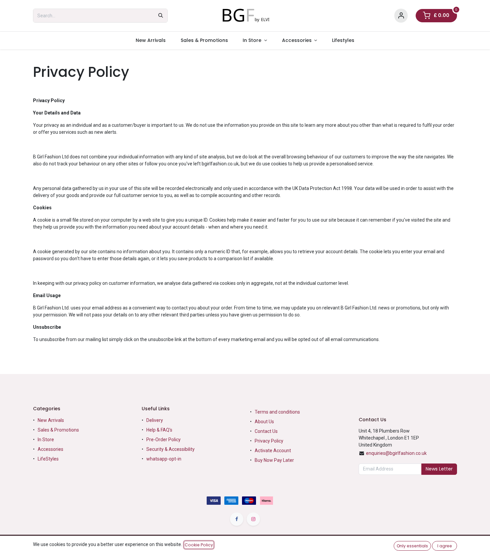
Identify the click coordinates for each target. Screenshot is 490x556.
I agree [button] (444, 546)
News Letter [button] (439, 468)
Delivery (154, 420)
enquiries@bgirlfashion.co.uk (396, 453)
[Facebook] (236, 519)
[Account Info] (401, 16)
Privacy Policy (269, 441)
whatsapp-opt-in (163, 459)
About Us (264, 421)
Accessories (50, 449)
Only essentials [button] (412, 546)
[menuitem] (150, 40)
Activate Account (273, 450)
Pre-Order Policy (163, 439)
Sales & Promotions (58, 430)
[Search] (160, 15)
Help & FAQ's (159, 430)
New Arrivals (51, 420)
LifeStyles (48, 459)
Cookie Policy (199, 545)
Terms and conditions (277, 412)
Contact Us (266, 431)
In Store (46, 439)
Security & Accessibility (170, 449)
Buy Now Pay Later (275, 460)
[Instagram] (253, 519)
